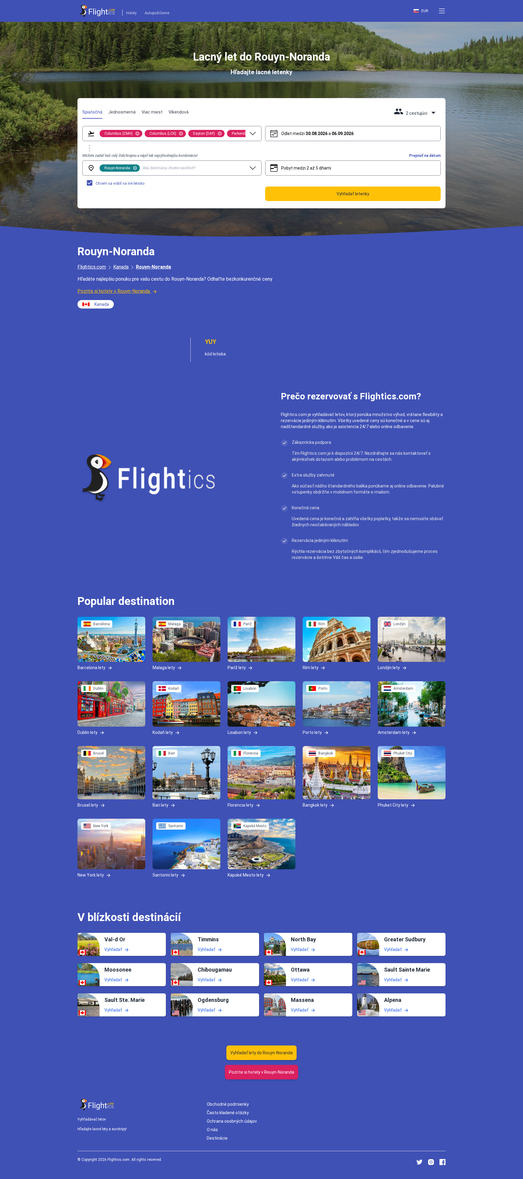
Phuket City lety (393, 804)
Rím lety (310, 667)
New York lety (90, 875)
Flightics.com (91, 267)
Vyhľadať (113, 949)
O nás (212, 1129)
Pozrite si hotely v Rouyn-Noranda (113, 291)
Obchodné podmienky (228, 1104)
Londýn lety (389, 667)
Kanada (121, 267)
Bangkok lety (315, 804)
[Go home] (96, 1105)
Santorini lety (165, 875)
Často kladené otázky (228, 1112)
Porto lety (312, 732)
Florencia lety (240, 804)
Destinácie (217, 1138)
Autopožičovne (157, 13)
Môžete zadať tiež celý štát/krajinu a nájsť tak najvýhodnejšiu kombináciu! (140, 156)
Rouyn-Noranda (153, 267)
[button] (442, 11)
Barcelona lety (91, 667)
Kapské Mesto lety (246, 875)
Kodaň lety (163, 732)
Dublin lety (87, 732)
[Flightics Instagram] (431, 1162)
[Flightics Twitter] (419, 1162)
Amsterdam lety (394, 732)
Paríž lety (237, 667)
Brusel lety (87, 804)
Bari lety (160, 804)
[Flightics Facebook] (442, 1162)
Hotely (131, 13)
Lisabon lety (239, 732)
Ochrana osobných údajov (232, 1121)
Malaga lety (164, 667)
